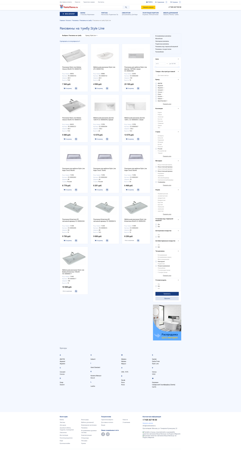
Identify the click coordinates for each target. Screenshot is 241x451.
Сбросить (167, 298)
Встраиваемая (162, 255)
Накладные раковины (162, 41)
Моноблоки (158, 38)
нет (159, 288)
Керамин (155, 382)
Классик (160, 121)
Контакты (101, 2)
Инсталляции (64, 435)
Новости (77, 2)
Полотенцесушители (151, 13)
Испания (160, 142)
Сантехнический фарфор (165, 180)
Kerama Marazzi (96, 376)
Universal (160, 117)
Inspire (160, 112)
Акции (103, 425)
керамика (161, 175)
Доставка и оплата (66, 2)
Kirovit (93, 378)
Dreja (159, 94)
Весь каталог (70, 14)
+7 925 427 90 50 (174, 7)
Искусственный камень (165, 164)
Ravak (123, 380)
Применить (167, 294)
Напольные (104, 14)
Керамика (161, 173)
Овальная (161, 207)
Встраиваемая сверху (164, 257)
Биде (61, 440)
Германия (161, 140)
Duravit (160, 96)
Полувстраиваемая (164, 266)
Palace (160, 114)
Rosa (123, 385)
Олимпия (160, 123)
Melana (123, 361)
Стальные (83, 14)
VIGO (153, 374)
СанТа (154, 387)
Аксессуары (85, 419)
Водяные (145, 14)
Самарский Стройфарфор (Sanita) (163, 385)
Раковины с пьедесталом (163, 49)
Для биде (135, 14)
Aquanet (160, 85)
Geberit (160, 98)
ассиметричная (162, 196)
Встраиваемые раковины (163, 36)
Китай (160, 144)
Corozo (160, 92)
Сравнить (76, 88)
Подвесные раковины (162, 44)
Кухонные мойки (65, 443)
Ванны (82, 13)
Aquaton (160, 88)
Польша (160, 146)
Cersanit (160, 90)
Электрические (153, 14)
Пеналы (171, 14)
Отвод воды (85, 438)
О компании (126, 422)
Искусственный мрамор (165, 167)
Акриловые (90, 14)
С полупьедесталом (164, 270)
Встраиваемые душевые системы (89, 431)
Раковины (84, 428)
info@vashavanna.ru (149, 426)
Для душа (63, 425)
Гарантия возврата (107, 419)
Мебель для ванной (170, 13)
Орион (160, 125)
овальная (161, 209)
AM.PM (160, 83)
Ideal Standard (162, 101)
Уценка (83, 443)
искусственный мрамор (165, 169)
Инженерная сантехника (88, 425)
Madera (123, 359)
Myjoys (123, 364)
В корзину (69, 88)
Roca (123, 382)
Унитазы (104, 13)
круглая (160, 204)
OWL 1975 (124, 372)
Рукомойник (161, 268)
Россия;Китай (162, 151)
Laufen (93, 386)
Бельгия (160, 138)
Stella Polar (156, 361)
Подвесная (161, 263)
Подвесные (112, 14)
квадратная (161, 198)
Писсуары (84, 440)
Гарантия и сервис (89, 2)
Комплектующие (86, 435)
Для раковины (126, 14)
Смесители (126, 13)
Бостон (160, 119)
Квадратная (161, 200)
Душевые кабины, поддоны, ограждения (67, 429)
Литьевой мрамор (163, 178)
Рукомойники (159, 52)
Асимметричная (163, 193)
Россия (160, 149)
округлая (160, 211)
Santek (154, 359)
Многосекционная (163, 259)
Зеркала (166, 14)
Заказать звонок (148, 7)
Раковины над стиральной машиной (166, 46)
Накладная (161, 261)
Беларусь (161, 135)
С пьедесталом (162, 272)
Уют (159, 127)
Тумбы (176, 14)
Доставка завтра (163, 75)
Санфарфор (161, 182)
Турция (160, 153)
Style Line (155, 364)
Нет (159, 226)
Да (159, 224)
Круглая (160, 202)
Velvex (154, 372)
